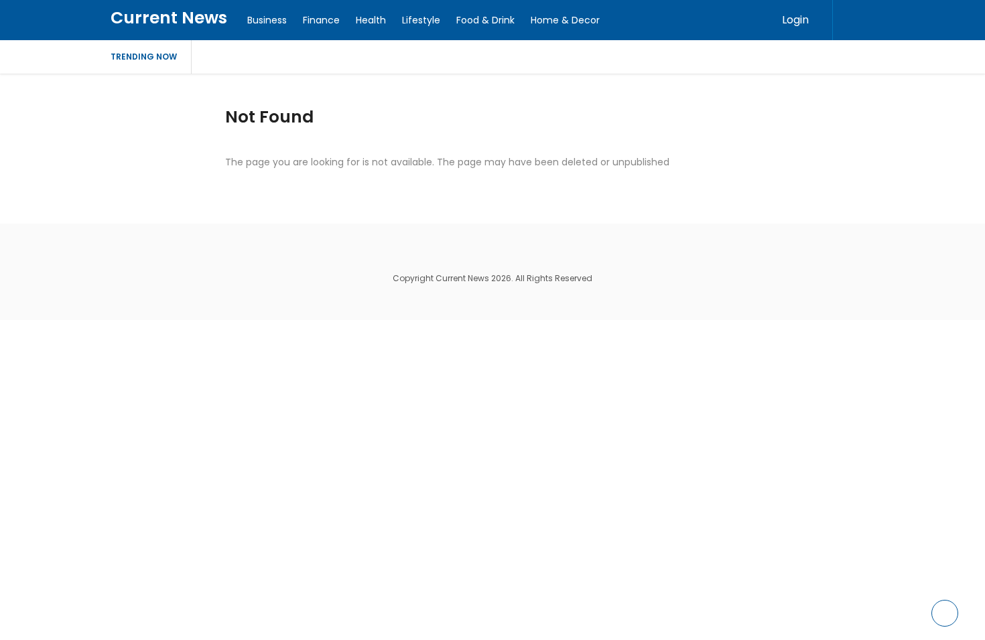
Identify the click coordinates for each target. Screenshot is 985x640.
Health (371, 20)
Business (267, 20)
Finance (321, 20)
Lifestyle (421, 20)
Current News (169, 17)
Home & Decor (565, 20)
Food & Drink (485, 20)
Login (795, 19)
